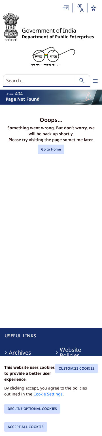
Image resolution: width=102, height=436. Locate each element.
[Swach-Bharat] (52, 56)
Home (10, 94)
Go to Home (51, 149)
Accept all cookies (26, 426)
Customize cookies (76, 368)
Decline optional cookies (32, 408)
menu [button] (95, 81)
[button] (66, 8)
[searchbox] (39, 80)
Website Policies (70, 352)
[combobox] (80, 8)
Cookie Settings (48, 394)
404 (19, 93)
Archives (20, 352)
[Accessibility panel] (93, 7)
